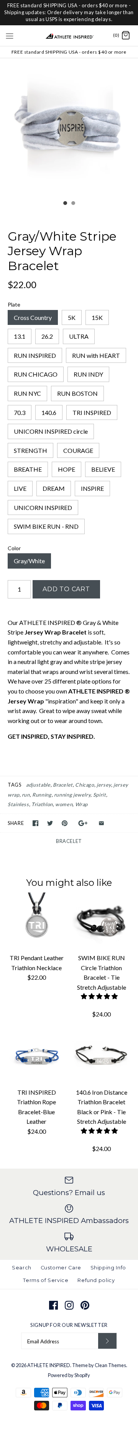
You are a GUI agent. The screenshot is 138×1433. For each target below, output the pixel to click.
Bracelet (63, 785)
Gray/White (29, 560)
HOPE (66, 469)
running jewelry (72, 795)
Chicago (84, 785)
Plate (14, 304)
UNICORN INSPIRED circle (51, 431)
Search (21, 1268)
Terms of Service (45, 1280)
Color (14, 548)
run (26, 795)
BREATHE (28, 469)
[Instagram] (69, 1305)
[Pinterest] (84, 1305)
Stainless (18, 804)
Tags (14, 785)
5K (72, 317)
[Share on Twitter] (50, 823)
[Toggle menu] (9, 35)
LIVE (20, 488)
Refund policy (96, 1280)
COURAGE (78, 450)
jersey (104, 785)
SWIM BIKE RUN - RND (46, 526)
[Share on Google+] (83, 823)
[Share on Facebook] (35, 823)
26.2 (47, 336)
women (63, 804)
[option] (69, 127)
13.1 (19, 336)
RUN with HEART (96, 355)
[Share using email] (101, 823)
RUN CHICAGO (36, 374)
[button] (100, 996)
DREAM (54, 488)
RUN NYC (27, 393)
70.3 (19, 412)
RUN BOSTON (77, 393)
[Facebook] (53, 1305)
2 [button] (73, 204)
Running (41, 795)
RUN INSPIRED (35, 355)
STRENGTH (30, 450)
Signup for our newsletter (69, 1325)
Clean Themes (110, 1365)
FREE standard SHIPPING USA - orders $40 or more (69, 52)
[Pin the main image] (64, 823)
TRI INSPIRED (91, 412)
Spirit (99, 795)
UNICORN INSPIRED (43, 507)
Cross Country (33, 317)
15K (97, 317)
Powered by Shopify (69, 1375)
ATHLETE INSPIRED (48, 1365)
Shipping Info (108, 1268)
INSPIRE (92, 488)
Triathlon (42, 804)
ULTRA (79, 336)
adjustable (38, 785)
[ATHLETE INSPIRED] (69, 35)
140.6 (48, 412)
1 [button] (65, 204)
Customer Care (61, 1268)
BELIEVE (103, 469)
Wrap (81, 804)
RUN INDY (88, 374)
